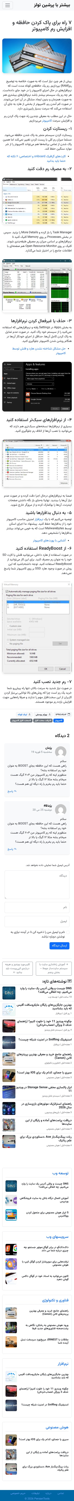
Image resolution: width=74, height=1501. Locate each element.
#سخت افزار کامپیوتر (21, 720)
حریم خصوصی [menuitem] (17, 1493)
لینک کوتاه (22, 714)
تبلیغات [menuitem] (35, 1493)
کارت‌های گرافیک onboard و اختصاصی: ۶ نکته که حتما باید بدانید (36, 158)
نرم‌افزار (39, 519)
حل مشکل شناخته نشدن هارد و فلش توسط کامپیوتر (39, 351)
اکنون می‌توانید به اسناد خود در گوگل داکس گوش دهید (45, 1278)
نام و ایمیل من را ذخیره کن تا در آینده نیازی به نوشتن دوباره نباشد (38, 934)
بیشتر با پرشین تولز (52, 5)
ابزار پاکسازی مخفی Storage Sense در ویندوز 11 (44, 1089)
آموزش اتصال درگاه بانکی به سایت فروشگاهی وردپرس (44, 1200)
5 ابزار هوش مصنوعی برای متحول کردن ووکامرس (47, 1214)
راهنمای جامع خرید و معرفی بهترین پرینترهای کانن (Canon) (44, 1056)
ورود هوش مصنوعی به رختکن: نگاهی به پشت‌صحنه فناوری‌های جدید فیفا (47, 1327)
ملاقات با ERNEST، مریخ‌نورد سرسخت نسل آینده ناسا (44, 1341)
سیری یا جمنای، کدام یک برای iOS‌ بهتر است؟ (44, 1072)
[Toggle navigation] (7, 5)
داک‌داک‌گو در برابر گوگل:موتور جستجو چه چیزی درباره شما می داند (46, 1249)
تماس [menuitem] (60, 1493)
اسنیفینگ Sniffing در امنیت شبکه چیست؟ (45, 1039)
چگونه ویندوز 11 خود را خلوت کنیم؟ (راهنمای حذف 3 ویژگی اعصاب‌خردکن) (44, 1023)
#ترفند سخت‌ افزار (43, 720)
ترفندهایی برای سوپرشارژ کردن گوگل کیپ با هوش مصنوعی (45, 1263)
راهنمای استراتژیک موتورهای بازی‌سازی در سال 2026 (46, 1106)
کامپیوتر (47, 121)
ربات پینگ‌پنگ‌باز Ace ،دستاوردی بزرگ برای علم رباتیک (46, 1139)
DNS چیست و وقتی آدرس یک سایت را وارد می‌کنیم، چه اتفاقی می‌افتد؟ (46, 990)
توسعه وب (60, 1173)
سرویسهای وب (57, 1237)
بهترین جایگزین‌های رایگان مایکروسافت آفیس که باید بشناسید (44, 1007)
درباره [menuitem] (48, 1493)
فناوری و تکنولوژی (55, 1300)
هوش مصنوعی (57, 1427)
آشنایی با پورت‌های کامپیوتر (49, 540)
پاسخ (11, 791)
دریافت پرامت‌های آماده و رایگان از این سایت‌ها (48, 1122)
